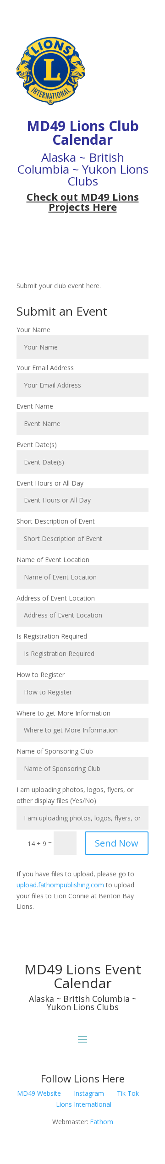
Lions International (83, 1104)
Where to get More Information (63, 713)
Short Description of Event (55, 521)
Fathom (101, 1121)
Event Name (34, 406)
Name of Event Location (52, 559)
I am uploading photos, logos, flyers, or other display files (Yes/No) (74, 795)
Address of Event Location (55, 598)
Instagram (89, 1093)
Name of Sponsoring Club (54, 751)
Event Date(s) (36, 444)
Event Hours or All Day (49, 483)
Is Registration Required (51, 636)
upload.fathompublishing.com (60, 884)
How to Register (40, 674)
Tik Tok (128, 1093)
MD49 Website (39, 1093)
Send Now (116, 843)
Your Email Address (45, 367)
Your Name (33, 329)
